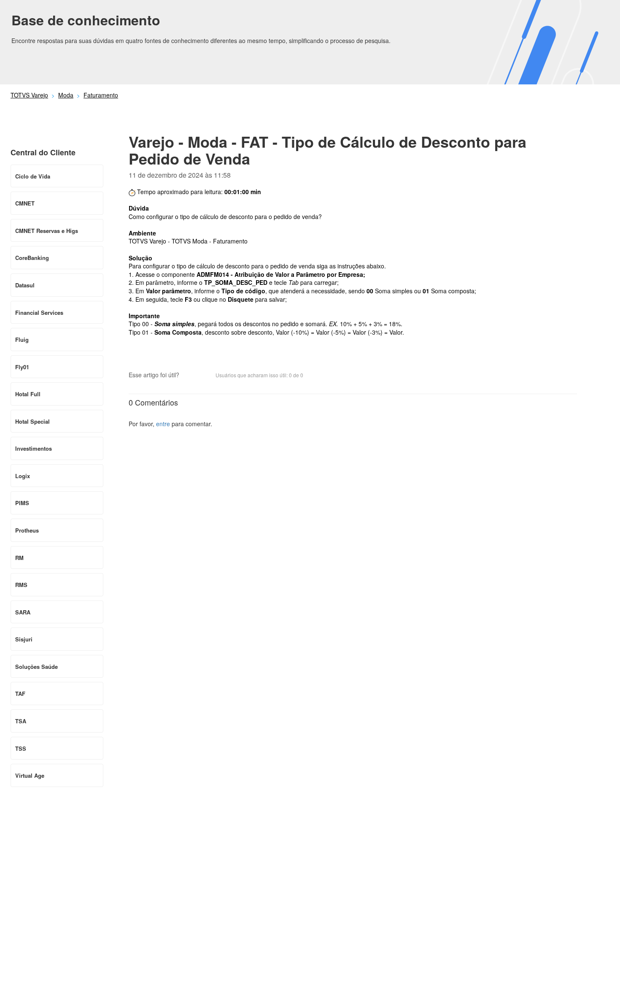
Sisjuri (23, 639)
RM (19, 558)
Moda (65, 95)
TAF (20, 694)
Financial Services (39, 312)
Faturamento (101, 95)
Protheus (27, 530)
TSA (20, 721)
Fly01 (22, 367)
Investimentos (33, 448)
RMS (21, 585)
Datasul (25, 285)
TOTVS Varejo (29, 95)
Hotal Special (32, 421)
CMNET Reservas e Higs (46, 231)
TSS (20, 748)
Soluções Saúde (36, 667)
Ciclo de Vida (32, 176)
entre (163, 423)
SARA (22, 612)
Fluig (22, 339)
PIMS (22, 503)
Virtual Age (29, 775)
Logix (22, 476)
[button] (190, 375)
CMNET (25, 203)
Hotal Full (27, 394)
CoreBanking (32, 258)
